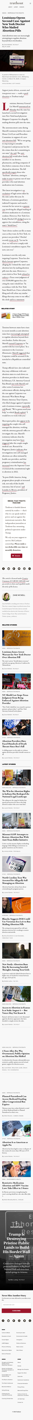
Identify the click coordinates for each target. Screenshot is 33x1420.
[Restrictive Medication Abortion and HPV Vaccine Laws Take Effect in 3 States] (16, 1169)
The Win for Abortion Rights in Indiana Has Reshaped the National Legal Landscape (16, 794)
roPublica (16, 851)
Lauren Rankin (8, 758)
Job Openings (21, 1399)
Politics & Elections (21, 1343)
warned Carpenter (16, 343)
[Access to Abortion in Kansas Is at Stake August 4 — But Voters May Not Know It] (16, 994)
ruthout (16, 758)
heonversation (13, 1070)
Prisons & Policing (6, 1346)
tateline (20, 1199)
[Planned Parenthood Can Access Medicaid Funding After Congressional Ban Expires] (16, 1083)
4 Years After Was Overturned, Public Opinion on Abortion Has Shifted (16, 1053)
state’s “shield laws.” (9, 225)
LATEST (16, 7)
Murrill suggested (19, 353)
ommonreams (18, 1116)
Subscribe (20, 1376)
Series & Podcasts (6, 1353)
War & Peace (19, 1350)
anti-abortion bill (9, 140)
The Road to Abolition (7, 1379)
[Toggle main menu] (31, 3)
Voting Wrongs (5, 1390)
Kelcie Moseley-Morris (10, 1200)
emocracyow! (7, 938)
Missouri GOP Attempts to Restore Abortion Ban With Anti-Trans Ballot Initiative (15, 837)
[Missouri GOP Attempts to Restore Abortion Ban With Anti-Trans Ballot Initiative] (16, 821)
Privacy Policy (21, 1387)
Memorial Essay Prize (23, 1390)
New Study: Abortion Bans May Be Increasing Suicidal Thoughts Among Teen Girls (15, 967)
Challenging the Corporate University (7, 1394)
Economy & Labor (20, 1332)
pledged (21, 219)
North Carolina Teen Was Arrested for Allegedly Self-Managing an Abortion (15, 880)
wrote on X (13, 240)
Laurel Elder (7, 1068)
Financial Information (23, 1383)
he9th (15, 981)
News (4, 13)
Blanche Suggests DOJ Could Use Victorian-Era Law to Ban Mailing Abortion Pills (16, 921)
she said (13, 153)
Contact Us (20, 1402)
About (19, 1362)
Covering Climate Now (7, 1398)
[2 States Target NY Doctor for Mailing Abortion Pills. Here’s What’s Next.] (5, 315)
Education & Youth (6, 1336)
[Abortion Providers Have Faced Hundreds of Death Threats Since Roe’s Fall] (16, 727)
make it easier (7, 178)
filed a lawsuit (7, 261)
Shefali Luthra (8, 981)
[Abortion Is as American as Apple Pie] (16, 1128)
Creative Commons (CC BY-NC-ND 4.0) (15, 580)
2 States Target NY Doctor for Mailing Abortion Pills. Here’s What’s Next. (20, 315)
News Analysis (6, 787)
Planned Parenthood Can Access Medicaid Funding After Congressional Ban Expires (14, 1100)
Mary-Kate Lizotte (17, 1068)
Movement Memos (6, 1386)
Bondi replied (20, 412)
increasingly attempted (20, 334)
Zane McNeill (8, 45)
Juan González (19, 936)
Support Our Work (22, 1373)
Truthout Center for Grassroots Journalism (23, 1394)
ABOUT (10, 7)
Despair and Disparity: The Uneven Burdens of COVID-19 (8, 1370)
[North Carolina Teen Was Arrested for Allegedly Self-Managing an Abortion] (16, 864)
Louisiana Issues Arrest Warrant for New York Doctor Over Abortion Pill (16, 654)
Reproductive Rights (16, 13)
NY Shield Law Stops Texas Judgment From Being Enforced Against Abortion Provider (15, 699)
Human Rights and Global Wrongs (6, 1375)
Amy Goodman (8, 936)
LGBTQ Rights (5, 1343)
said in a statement (17, 299)
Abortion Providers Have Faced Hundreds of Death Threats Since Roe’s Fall (14, 744)
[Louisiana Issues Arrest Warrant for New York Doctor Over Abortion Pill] (16, 638)
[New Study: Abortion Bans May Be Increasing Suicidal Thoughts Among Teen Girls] (16, 951)
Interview (5, 915)
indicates (20, 449)
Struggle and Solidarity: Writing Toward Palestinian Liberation (7, 1364)
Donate (19, 1366)
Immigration (19, 1339)
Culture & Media (6, 1332)
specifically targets (9, 172)
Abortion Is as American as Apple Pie (15, 1144)
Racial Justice (19, 1346)
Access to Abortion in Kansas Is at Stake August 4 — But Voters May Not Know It (16, 1010)
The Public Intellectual (7, 1383)
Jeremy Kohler (8, 851)
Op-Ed (4, 737)
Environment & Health (14, 1179)
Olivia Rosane (8, 1116)
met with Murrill (18, 383)
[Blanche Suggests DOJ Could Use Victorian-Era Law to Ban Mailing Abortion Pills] (16, 905)
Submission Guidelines (23, 1380)
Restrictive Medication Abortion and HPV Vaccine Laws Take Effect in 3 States (15, 1185)
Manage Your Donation (23, 1369)
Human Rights (5, 1339)
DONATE (22, 7)
